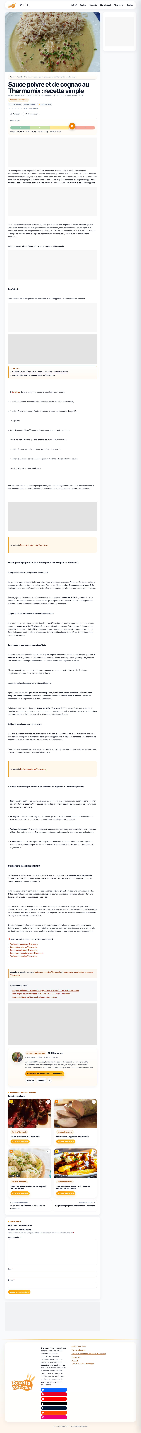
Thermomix (118, 5)
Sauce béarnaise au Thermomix (23, 947)
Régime (83, 5)
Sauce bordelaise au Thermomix (23, 950)
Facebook (41, 1080)
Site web (30, 1080)
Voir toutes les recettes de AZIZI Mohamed (44, 1074)
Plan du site (76, 1357)
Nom (10, 1269)
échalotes (16, 392)
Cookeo (130, 5)
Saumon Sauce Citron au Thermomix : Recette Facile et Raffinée (40, 372)
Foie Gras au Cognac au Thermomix (72, 1136)
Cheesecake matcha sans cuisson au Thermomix (33, 375)
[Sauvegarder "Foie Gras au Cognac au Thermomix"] (94, 1102)
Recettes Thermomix (24, 77)
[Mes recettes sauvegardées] (21, 5)
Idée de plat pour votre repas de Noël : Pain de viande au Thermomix (41, 994)
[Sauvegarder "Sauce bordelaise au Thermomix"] (48, 1102)
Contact (74, 1361)
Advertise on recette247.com (82, 1364)
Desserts (93, 5)
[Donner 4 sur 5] (18, 108)
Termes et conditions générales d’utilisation (88, 1354)
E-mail (11, 1280)
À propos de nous (78, 1346)
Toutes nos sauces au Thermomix (24, 944)
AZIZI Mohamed (55, 1053)
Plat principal (105, 5)
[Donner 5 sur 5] (21, 108)
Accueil (12, 77)
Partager (16, 114)
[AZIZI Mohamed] (17, 1057)
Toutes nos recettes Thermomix (23, 956)
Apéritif (74, 5)
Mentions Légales (78, 1350)
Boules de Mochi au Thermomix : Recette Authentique (34, 997)
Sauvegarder (33, 114)
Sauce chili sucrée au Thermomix (34, 545)
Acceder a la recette (20, 1141)
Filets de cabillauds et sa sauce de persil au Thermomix (28, 1187)
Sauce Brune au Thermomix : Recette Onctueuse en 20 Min (73, 1187)
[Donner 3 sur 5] (15, 108)
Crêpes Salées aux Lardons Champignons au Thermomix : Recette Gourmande (45, 990)
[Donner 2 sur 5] (12, 108)
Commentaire (14, 1237)
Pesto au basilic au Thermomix (33, 769)
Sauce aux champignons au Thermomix (27, 953)
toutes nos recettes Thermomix (48, 972)
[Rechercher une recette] (27, 5)
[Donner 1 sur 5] (9, 108)
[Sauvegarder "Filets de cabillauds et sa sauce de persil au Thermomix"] (48, 1151)
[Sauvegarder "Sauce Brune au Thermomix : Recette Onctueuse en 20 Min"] (94, 1151)
